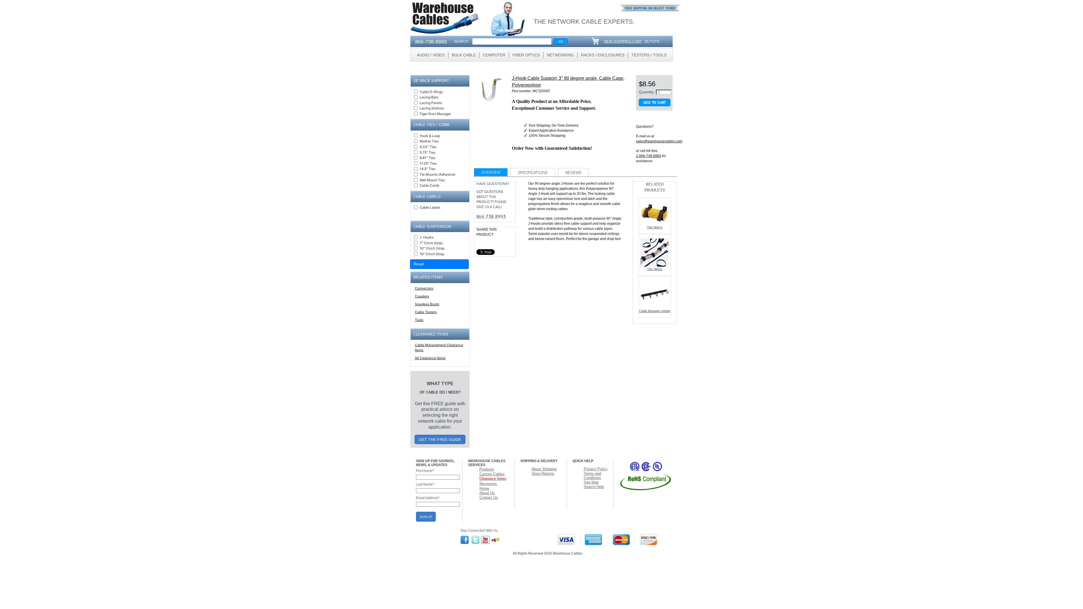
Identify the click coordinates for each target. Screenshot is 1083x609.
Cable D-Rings (431, 92)
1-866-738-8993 (648, 156)
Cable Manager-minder (654, 311)
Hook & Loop (430, 136)
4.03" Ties (428, 147)
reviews (573, 173)
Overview (490, 173)
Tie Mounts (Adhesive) (437, 174)
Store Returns (543, 473)
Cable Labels (430, 207)
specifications (532, 173)
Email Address (427, 498)
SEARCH (461, 41)
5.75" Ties (427, 152)
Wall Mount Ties (432, 180)
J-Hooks (426, 237)
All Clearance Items (430, 358)
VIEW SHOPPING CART (623, 41)
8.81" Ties (427, 158)
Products (486, 469)
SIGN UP (426, 517)
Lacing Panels (431, 103)
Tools (419, 320)
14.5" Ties (427, 169)
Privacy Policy (595, 469)
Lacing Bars (429, 97)
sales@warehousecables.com (659, 141)
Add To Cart (654, 103)
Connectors (424, 288)
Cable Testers (426, 312)
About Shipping (544, 469)
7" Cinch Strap (431, 243)
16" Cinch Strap (432, 254)
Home (484, 488)
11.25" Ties (428, 163)
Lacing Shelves (432, 108)
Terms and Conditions (592, 475)
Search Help (594, 487)
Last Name (425, 484)
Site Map (591, 482)
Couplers (422, 296)
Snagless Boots (427, 304)
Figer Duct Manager (435, 114)
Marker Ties (429, 141)
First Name (425, 471)
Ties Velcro (654, 227)
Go (560, 41)
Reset (418, 264)
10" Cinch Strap (432, 248)
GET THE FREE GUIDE (440, 439)
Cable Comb (429, 185)
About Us (487, 493)
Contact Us (488, 497)
